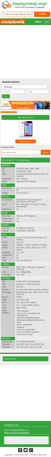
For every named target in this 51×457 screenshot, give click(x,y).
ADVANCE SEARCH (11, 82)
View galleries (25, 141)
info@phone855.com (19, 430)
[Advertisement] (25, 51)
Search (46, 152)
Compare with (7, 147)
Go (6, 96)
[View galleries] (25, 138)
